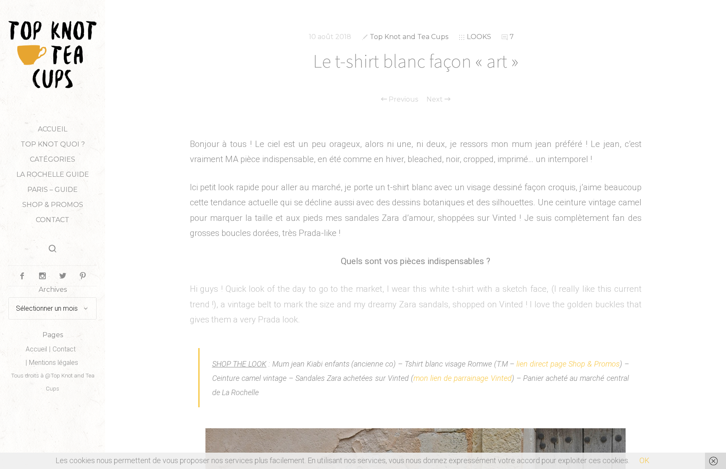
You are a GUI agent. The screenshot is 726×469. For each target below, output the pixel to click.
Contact (52, 220)
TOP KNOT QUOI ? (53, 144)
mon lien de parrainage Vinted (462, 378)
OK (644, 460)
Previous (402, 99)
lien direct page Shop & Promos (567, 363)
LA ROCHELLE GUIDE (52, 174)
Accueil (52, 129)
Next (435, 99)
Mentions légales (53, 363)
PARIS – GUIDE (52, 190)
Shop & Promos (52, 205)
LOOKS (479, 37)
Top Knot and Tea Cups (409, 37)
